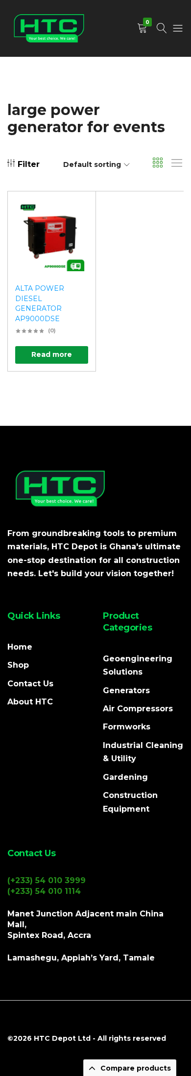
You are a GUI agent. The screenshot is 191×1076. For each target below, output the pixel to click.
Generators (126, 690)
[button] (76, 238)
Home (19, 647)
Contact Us (30, 683)
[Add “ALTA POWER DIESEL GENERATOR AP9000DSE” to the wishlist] (76, 213)
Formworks (126, 726)
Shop (18, 665)
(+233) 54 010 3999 (46, 880)
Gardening (125, 777)
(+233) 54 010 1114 (44, 891)
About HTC (30, 701)
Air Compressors (138, 708)
